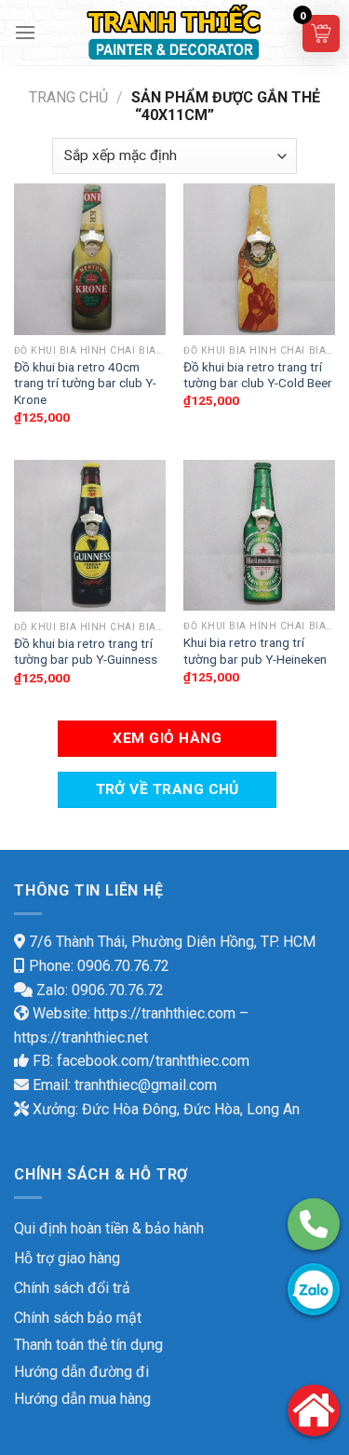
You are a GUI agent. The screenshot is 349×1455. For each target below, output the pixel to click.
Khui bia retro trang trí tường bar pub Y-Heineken (255, 651)
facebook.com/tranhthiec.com (153, 1061)
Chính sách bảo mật (77, 1318)
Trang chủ (68, 97)
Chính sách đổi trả (72, 1288)
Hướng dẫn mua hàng (82, 1399)
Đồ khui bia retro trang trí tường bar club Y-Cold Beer (257, 375)
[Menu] (25, 32)
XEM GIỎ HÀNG (167, 738)
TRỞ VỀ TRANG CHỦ (167, 789)
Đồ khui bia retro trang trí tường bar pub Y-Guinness (85, 651)
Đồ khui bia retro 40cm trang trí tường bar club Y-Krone (85, 383)
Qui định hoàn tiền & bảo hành (109, 1228)
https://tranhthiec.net (81, 1037)
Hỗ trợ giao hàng (67, 1258)
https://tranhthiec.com (164, 1013)
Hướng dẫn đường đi (81, 1372)
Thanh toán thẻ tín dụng (88, 1345)
